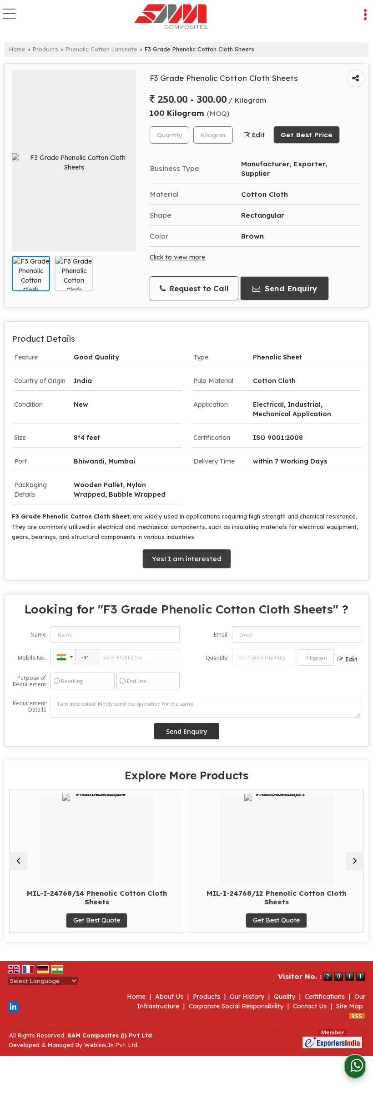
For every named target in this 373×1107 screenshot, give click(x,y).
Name (38, 634)
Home (17, 49)
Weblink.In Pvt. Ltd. (111, 1044)
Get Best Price (307, 134)
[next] (355, 861)
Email (220, 634)
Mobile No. (32, 658)
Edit (257, 135)
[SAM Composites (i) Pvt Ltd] (170, 17)
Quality (284, 996)
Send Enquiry (289, 288)
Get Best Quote (63, 920)
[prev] (18, 861)
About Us (169, 996)
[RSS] (357, 1016)
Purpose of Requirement (29, 681)
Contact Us (310, 1006)
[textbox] (213, 135)
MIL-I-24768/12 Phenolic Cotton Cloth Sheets (243, 897)
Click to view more (177, 257)
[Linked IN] (13, 1006)
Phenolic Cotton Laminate (101, 49)
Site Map (349, 1006)
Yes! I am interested (187, 558)
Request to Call (197, 288)
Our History (247, 996)
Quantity (216, 658)
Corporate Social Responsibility (236, 1006)
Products (45, 49)
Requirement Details (29, 706)
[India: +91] (63, 657)
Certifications (325, 996)
